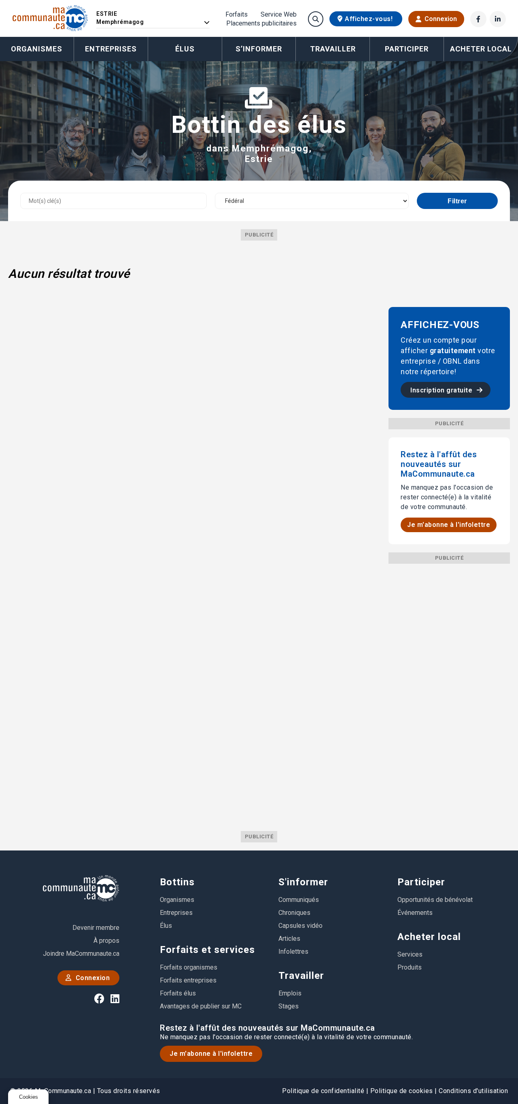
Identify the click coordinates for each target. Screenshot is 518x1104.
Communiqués (298, 900)
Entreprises (111, 49)
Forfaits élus (178, 993)
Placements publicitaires (261, 23)
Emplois (289, 993)
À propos (106, 940)
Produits (409, 967)
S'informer (303, 882)
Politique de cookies (401, 1091)
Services (409, 954)
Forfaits (236, 14)
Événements (415, 912)
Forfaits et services (207, 949)
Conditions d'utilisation (473, 1091)
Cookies (28, 1097)
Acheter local (429, 936)
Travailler (301, 975)
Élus (185, 49)
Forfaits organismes (188, 967)
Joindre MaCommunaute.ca (81, 953)
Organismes (36, 49)
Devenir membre (95, 927)
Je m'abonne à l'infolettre (448, 525)
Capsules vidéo (300, 925)
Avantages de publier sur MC (201, 1006)
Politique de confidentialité (323, 1091)
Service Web (279, 14)
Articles (289, 938)
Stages (288, 1006)
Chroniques (294, 912)
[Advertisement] (449, 685)
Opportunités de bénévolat (435, 900)
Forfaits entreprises (188, 980)
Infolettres (293, 951)
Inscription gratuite (442, 390)
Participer (421, 882)
